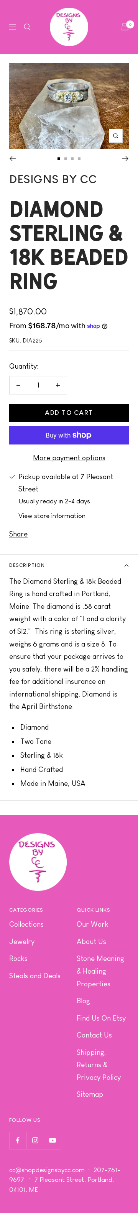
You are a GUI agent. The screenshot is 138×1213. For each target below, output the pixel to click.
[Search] (27, 26)
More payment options (69, 458)
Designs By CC (53, 179)
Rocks (18, 958)
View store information (51, 516)
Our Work (92, 924)
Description (27, 565)
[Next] (125, 158)
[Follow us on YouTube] (52, 1140)
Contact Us (94, 1035)
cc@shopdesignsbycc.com (47, 1170)
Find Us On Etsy (101, 1018)
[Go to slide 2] (65, 158)
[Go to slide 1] (59, 158)
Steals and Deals (35, 976)
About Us (91, 941)
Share (18, 534)
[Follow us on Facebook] (17, 1140)
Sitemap (90, 1094)
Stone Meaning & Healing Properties (100, 970)
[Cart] (125, 26)
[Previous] (12, 158)
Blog (83, 1001)
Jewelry (21, 941)
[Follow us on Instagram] (35, 1140)
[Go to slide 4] (79, 158)
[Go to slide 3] (72, 158)
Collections (26, 924)
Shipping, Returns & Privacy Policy (99, 1064)
